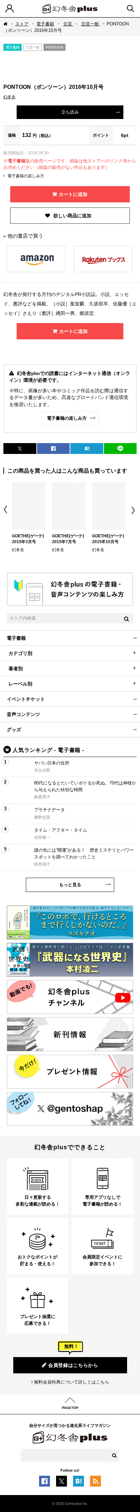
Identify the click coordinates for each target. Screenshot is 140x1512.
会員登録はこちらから (73, 1365)
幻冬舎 (9, 97)
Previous (6, 510)
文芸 (68, 23)
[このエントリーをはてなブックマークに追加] (78, 1483)
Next (134, 510)
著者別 (15, 668)
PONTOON (54, 47)
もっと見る (70, 884)
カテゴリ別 (20, 653)
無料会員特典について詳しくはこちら (71, 1382)
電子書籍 (45, 23)
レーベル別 (20, 684)
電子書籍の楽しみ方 (25, 176)
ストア (22, 23)
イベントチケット (26, 699)
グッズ (14, 729)
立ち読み (70, 112)
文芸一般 (90, 23)
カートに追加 (73, 194)
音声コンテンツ (23, 714)
